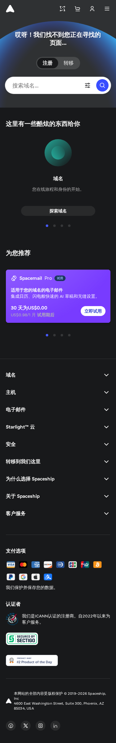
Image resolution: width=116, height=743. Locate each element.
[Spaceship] (10, 8)
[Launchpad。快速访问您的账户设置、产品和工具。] (62, 8)
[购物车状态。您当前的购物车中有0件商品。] (77, 8)
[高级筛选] (87, 85)
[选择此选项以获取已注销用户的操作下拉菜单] (92, 8)
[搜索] (102, 85)
